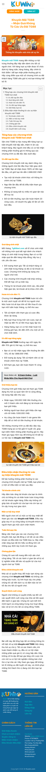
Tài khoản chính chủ (16, 116)
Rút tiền (28, 701)
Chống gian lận (14, 124)
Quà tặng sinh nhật (16, 100)
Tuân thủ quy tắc (16, 121)
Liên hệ (28, 713)
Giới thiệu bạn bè (15, 108)
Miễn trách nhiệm (10, 740)
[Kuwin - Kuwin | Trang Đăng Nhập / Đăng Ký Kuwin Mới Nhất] (23, 4)
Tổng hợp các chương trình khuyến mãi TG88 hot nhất (21, 93)
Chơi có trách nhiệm (11, 734)
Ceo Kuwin (28, 734)
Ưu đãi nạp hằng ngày (17, 105)
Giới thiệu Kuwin (9, 731)
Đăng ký (28, 710)
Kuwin (5, 699)
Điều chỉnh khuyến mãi (17, 126)
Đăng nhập (30, 707)
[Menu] (3, 4)
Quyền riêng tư (9, 737)
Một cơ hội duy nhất (16, 119)
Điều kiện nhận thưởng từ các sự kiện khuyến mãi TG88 (21, 111)
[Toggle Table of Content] (39, 89)
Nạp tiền (28, 704)
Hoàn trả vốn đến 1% (17, 103)
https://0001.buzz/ (37, 736)
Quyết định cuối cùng (17, 129)
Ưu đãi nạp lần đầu (15, 98)
